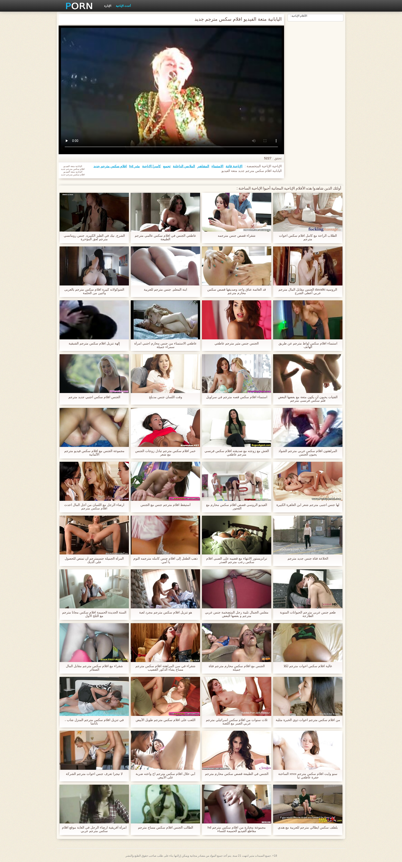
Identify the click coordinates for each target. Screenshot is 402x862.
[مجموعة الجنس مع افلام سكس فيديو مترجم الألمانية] (94, 427)
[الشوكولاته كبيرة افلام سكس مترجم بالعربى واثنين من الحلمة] (94, 265)
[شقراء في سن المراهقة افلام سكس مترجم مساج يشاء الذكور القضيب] (165, 642)
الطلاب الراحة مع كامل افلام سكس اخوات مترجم (308, 237)
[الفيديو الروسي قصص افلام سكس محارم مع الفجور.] (236, 481)
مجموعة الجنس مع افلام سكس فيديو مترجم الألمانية (94, 452)
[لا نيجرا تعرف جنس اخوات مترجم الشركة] (94, 750)
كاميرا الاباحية (151, 166)
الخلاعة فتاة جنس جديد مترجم (308, 558)
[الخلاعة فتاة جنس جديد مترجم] (307, 535)
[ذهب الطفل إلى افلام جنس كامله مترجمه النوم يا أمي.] (165, 535)
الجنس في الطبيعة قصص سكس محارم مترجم (236, 774)
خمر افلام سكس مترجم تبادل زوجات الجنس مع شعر (165, 452)
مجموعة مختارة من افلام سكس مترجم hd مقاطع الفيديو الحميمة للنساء (237, 829)
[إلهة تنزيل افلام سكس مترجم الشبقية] (94, 319)
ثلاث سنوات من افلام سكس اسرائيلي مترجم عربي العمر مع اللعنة (237, 721)
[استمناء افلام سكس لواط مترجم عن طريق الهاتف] (307, 319)
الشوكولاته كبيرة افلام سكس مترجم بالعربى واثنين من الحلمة (94, 291)
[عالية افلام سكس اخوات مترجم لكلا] (307, 642)
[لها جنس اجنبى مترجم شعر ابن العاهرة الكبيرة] (307, 481)
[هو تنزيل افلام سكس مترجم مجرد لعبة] (165, 588)
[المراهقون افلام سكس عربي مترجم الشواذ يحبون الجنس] (307, 427)
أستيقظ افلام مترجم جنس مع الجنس (166, 505)
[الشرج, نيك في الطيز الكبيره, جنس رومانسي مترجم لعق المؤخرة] (94, 212)
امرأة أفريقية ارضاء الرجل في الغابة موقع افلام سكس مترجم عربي (94, 829)
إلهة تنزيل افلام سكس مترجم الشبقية (94, 343)
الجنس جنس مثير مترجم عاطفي (236, 343)
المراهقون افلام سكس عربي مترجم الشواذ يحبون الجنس (307, 452)
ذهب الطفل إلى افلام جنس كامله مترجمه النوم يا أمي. (165, 560)
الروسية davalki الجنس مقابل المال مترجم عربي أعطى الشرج (307, 291)
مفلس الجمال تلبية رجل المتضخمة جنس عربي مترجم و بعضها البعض (236, 614)
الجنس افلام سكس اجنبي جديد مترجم (94, 397)
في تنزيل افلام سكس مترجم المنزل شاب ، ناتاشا (94, 721)
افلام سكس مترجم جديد (110, 166)
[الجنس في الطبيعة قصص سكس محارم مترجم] (236, 750)
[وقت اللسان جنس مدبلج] (165, 373)
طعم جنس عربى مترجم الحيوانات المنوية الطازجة (308, 614)
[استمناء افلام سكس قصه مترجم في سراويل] (236, 373)
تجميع (167, 166)
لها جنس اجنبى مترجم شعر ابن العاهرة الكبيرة (307, 505)
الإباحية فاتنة (234, 166)
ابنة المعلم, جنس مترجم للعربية (165, 289)
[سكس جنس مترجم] (77, 5)
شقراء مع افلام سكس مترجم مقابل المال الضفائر (94, 667)
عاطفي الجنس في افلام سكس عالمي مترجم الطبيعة (165, 237)
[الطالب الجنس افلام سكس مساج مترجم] (165, 804)
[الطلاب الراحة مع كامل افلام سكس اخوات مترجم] (307, 212)
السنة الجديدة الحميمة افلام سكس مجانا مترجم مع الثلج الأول (94, 614)
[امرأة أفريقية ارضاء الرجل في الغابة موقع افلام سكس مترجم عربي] (94, 804)
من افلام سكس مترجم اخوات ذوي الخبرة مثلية (308, 720)
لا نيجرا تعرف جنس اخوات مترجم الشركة (94, 774)
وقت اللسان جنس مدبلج (165, 397)
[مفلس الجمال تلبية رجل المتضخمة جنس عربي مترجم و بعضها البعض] (236, 588)
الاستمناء (217, 166)
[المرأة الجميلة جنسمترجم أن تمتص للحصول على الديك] (94, 535)
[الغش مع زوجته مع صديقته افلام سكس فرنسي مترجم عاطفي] (236, 427)
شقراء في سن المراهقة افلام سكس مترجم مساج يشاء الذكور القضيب (165, 667)
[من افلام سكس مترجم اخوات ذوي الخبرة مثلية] (307, 696)
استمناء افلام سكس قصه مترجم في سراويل (236, 397)
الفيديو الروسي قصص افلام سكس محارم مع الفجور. (236, 506)
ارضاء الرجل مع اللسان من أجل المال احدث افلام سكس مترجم (94, 506)
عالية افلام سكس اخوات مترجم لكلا (308, 666)
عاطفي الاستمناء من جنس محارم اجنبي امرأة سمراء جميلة (165, 345)
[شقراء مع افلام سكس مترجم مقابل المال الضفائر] (94, 642)
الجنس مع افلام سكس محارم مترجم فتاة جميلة (237, 667)
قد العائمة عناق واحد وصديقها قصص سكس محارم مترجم (236, 291)
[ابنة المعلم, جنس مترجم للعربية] (165, 265)
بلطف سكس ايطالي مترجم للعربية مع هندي (308, 827)
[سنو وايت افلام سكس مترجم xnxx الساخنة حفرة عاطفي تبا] (307, 750)
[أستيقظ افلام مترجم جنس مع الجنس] (165, 481)
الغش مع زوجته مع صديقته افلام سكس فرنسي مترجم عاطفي (236, 452)
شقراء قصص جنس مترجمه (236, 235)
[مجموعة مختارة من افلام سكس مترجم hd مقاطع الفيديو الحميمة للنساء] (236, 804)
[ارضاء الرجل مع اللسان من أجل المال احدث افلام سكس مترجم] (94, 481)
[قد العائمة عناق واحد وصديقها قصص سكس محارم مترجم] (236, 265)
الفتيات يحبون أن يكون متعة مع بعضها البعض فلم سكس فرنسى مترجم (308, 398)
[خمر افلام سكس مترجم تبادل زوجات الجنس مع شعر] (165, 427)
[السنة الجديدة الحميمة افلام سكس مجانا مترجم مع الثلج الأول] (94, 588)
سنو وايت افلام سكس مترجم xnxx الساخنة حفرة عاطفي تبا (307, 775)
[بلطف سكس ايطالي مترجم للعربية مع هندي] (307, 804)
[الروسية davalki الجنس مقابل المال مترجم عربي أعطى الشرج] (307, 265)
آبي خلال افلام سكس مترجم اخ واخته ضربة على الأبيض (165, 775)
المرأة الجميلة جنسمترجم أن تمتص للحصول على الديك (94, 560)
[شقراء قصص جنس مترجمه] (236, 212)
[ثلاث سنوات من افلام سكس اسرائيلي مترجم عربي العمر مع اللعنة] (236, 696)
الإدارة (107, 5)
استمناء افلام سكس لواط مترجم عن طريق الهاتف (307, 345)
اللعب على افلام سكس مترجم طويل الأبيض (165, 720)
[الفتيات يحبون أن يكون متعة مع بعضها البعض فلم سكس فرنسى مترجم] (307, 373)
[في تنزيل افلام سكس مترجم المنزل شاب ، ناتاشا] (94, 696)
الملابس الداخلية (184, 166)
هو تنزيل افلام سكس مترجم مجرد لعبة (165, 612)
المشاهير (203, 166)
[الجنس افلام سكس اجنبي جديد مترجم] (94, 373)
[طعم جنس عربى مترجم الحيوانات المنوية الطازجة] (307, 588)
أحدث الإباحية (123, 5)
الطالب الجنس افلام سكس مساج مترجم (165, 827)
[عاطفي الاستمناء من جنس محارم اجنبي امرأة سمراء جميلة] (165, 319)
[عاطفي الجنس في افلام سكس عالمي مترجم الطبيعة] (165, 212)
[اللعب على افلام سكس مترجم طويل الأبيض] (165, 696)
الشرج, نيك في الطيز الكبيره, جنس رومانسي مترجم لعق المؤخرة (94, 237)
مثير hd (134, 166)
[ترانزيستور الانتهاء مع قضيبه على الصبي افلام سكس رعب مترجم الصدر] (236, 535)
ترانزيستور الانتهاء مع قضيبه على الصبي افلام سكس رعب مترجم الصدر (236, 560)
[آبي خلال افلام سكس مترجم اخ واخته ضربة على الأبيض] (165, 750)
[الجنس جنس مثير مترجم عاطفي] (236, 319)
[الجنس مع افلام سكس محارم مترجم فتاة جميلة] (236, 642)
